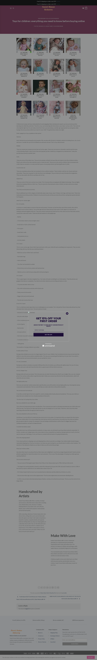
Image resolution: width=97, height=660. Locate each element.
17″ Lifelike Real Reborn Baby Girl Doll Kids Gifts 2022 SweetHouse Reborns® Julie (23, 655)
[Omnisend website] (48, 344)
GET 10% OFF (48, 335)
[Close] (67, 313)
